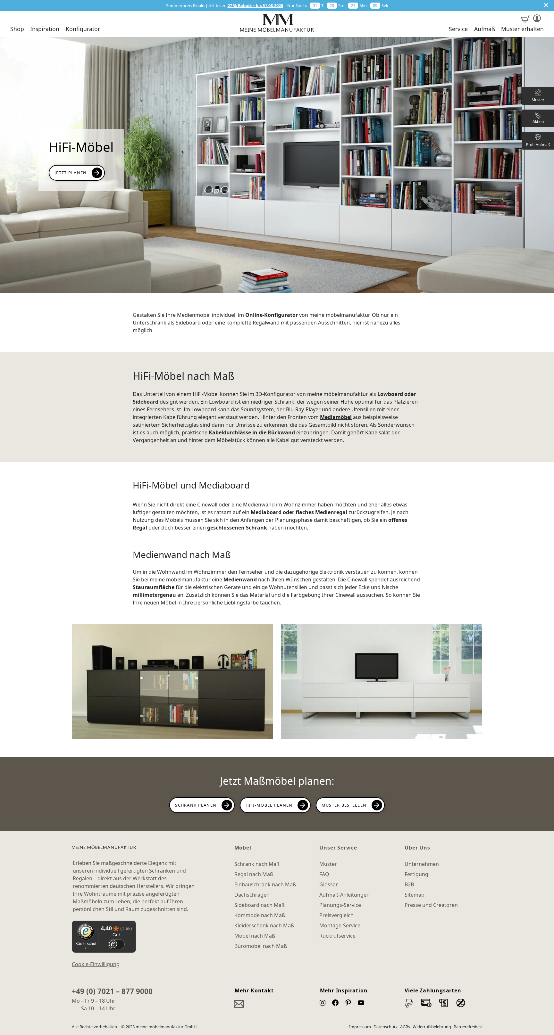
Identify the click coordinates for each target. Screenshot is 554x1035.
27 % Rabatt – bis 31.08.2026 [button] (255, 5)
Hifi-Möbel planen (269, 805)
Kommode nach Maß (259, 915)
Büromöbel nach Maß (260, 945)
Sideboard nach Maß (259, 904)
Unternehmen (422, 863)
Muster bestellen (344, 805)
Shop (17, 29)
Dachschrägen (252, 894)
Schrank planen (195, 805)
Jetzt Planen (71, 173)
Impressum (360, 1027)
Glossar (328, 884)
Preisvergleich (336, 915)
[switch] (116, 944)
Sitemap (414, 894)
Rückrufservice (337, 935)
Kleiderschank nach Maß (264, 925)
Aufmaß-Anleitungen (344, 894)
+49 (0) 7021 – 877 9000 (112, 991)
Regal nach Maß (253, 874)
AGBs (405, 1027)
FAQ (324, 874)
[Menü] (132, 924)
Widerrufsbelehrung (432, 1027)
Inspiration (44, 29)
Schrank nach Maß (257, 863)
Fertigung (416, 874)
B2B (409, 884)
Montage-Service (339, 925)
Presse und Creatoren (431, 904)
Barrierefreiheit (468, 1027)
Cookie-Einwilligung (96, 964)
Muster (328, 863)
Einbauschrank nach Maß (265, 884)
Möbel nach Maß (254, 935)
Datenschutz (386, 1027)
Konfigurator (83, 29)
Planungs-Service (340, 904)
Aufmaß (484, 29)
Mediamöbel (336, 417)
